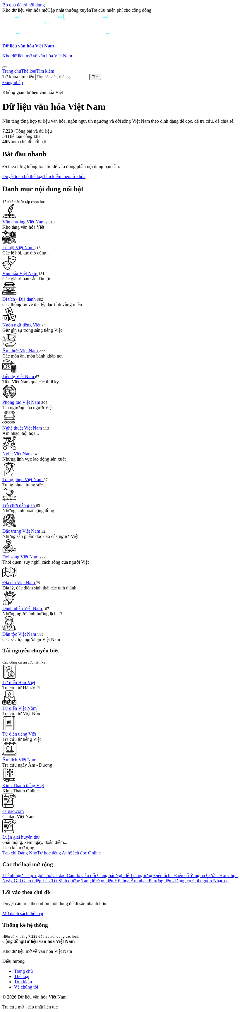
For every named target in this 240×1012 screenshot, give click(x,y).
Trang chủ (11, 71)
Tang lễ (88, 880)
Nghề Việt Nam (17, 453)
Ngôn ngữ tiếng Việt (22, 324)
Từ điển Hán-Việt (18, 682)
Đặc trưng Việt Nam (21, 531)
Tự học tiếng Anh (53, 852)
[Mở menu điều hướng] (4, 67)
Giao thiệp (32, 880)
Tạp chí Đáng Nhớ (19, 852)
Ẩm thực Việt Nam (20, 350)
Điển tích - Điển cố (171, 875)
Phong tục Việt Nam (21, 402)
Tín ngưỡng (141, 875)
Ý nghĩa (198, 875)
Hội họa (122, 880)
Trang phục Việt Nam (23, 479)
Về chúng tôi (26, 986)
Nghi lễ (122, 875)
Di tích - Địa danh (19, 299)
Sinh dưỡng (70, 880)
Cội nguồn (202, 880)
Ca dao (59, 875)
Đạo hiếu (105, 880)
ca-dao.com (13, 811)
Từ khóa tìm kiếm (18, 76)
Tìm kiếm (45, 71)
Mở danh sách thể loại (22, 913)
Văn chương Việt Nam (24, 221)
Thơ (48, 875)
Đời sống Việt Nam (21, 556)
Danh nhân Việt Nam (22, 608)
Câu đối (89, 875)
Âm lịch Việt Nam (19, 759)
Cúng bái (106, 875)
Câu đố (74, 875)
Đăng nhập (12, 82)
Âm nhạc (140, 880)
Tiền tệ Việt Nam (18, 376)
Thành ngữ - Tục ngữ (23, 875)
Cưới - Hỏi (216, 875)
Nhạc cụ (221, 880)
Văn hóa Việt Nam (20, 273)
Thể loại (28, 71)
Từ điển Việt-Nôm (19, 708)
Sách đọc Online (85, 852)
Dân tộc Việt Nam (19, 634)
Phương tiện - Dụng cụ (170, 880)
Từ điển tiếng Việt (19, 733)
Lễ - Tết (50, 880)
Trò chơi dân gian (19, 505)
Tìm (95, 77)
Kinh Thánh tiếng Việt (23, 785)
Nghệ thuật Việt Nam (22, 427)
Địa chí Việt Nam (19, 582)
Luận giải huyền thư (21, 837)
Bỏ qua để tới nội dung (23, 4)
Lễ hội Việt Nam (18, 247)
